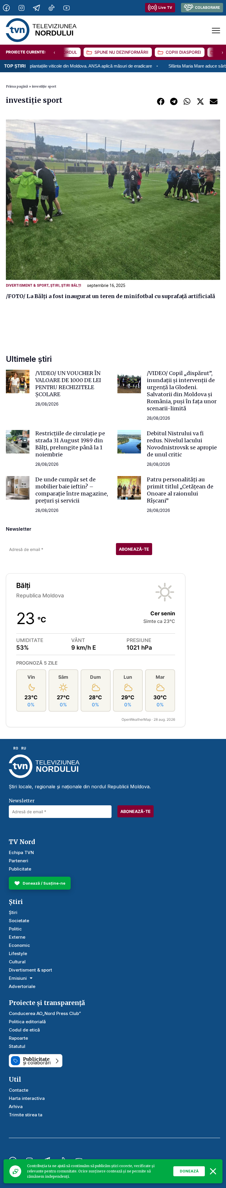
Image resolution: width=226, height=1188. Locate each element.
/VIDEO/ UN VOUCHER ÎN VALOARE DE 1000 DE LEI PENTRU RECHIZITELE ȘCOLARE (68, 384)
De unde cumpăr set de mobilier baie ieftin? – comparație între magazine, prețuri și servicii (71, 490)
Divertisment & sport (27, 285)
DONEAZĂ (189, 1171)
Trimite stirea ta (25, 1115)
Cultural (17, 961)
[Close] (213, 1171)
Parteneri (18, 860)
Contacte (18, 1090)
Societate (19, 920)
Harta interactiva (27, 1098)
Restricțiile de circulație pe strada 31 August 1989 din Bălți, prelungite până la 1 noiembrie (70, 444)
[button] (160, 101)
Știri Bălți (71, 285)
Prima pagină (17, 86)
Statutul (17, 1046)
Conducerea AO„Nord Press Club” (45, 1013)
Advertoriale (22, 986)
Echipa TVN (21, 852)
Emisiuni (18, 978)
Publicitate (20, 869)
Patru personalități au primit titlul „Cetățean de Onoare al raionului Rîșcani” (180, 490)
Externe (17, 937)
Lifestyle (18, 953)
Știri (54, 285)
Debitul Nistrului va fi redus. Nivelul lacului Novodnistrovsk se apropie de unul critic (182, 444)
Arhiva (16, 1106)
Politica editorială (27, 1021)
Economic (19, 945)
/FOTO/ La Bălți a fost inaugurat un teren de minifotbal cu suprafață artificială (110, 296)
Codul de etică (24, 1030)
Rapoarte (18, 1038)
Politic (15, 929)
